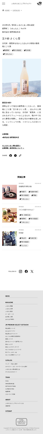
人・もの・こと (9, 314)
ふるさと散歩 (9, 311)
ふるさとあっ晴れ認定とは (12, 369)
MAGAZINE (9, 302)
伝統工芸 (33, 238)
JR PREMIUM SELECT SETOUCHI (16, 325)
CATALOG (16, 10)
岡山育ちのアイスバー (11, 333)
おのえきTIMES (9, 319)
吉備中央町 (34, 192)
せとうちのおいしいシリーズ (13, 349)
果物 (34, 195)
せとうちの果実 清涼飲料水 (12, 336)
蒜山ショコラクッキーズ (12, 347)
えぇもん (24, 245)
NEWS (7, 296)
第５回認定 (17, 50)
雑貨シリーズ (9, 339)
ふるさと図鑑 (9, 306)
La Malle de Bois (9, 389)
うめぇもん (8, 54)
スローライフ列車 (10, 394)
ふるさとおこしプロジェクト (21, 3)
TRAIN (7, 377)
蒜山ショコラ (9, 344)
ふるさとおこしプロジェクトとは (14, 403)
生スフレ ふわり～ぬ (11, 352)
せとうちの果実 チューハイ (12, 355)
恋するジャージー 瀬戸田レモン (14, 341)
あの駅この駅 (9, 316)
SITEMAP (8, 411)
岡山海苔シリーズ (10, 328)
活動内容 (7, 406)
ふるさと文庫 (9, 308)
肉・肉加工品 (26, 215)
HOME (7, 10)
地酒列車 (7, 391)
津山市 (24, 238)
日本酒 (28, 50)
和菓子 (24, 192)
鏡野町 (7, 50)
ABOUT (7, 400)
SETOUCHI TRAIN (10, 386)
